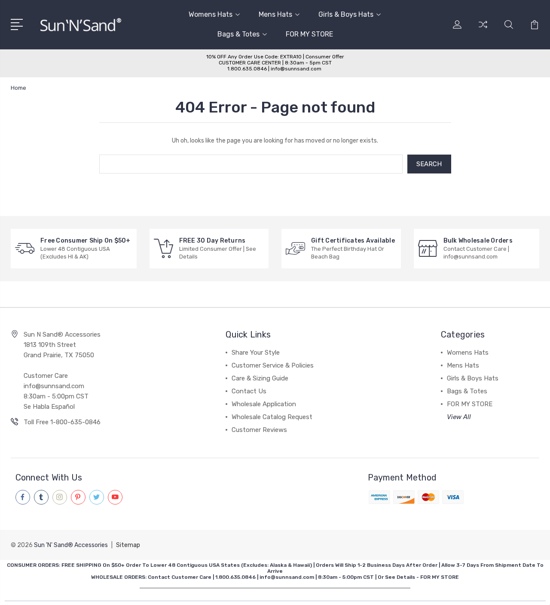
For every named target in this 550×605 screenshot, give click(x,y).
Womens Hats (210, 14)
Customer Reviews (259, 430)
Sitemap (128, 545)
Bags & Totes (238, 34)
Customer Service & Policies (273, 365)
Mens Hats (275, 14)
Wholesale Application (264, 404)
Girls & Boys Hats (345, 14)
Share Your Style (256, 352)
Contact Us (249, 391)
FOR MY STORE (309, 34)
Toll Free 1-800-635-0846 (62, 422)
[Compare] (483, 30)
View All (459, 417)
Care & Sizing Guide (260, 378)
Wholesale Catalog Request (272, 417)
